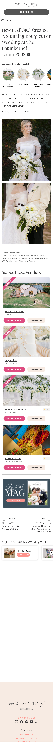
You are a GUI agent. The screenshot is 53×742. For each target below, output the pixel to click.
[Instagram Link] (16, 722)
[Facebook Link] (21, 722)
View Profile (36, 320)
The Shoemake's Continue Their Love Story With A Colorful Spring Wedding (41, 527)
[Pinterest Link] (26, 722)
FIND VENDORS (26, 12)
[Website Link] (26, 711)
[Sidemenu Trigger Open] (4, 4)
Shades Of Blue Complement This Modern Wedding (10, 526)
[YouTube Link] (31, 722)
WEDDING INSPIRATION (26, 738)
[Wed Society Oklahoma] (26, 4)
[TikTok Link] (36, 722)
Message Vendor (14, 320)
